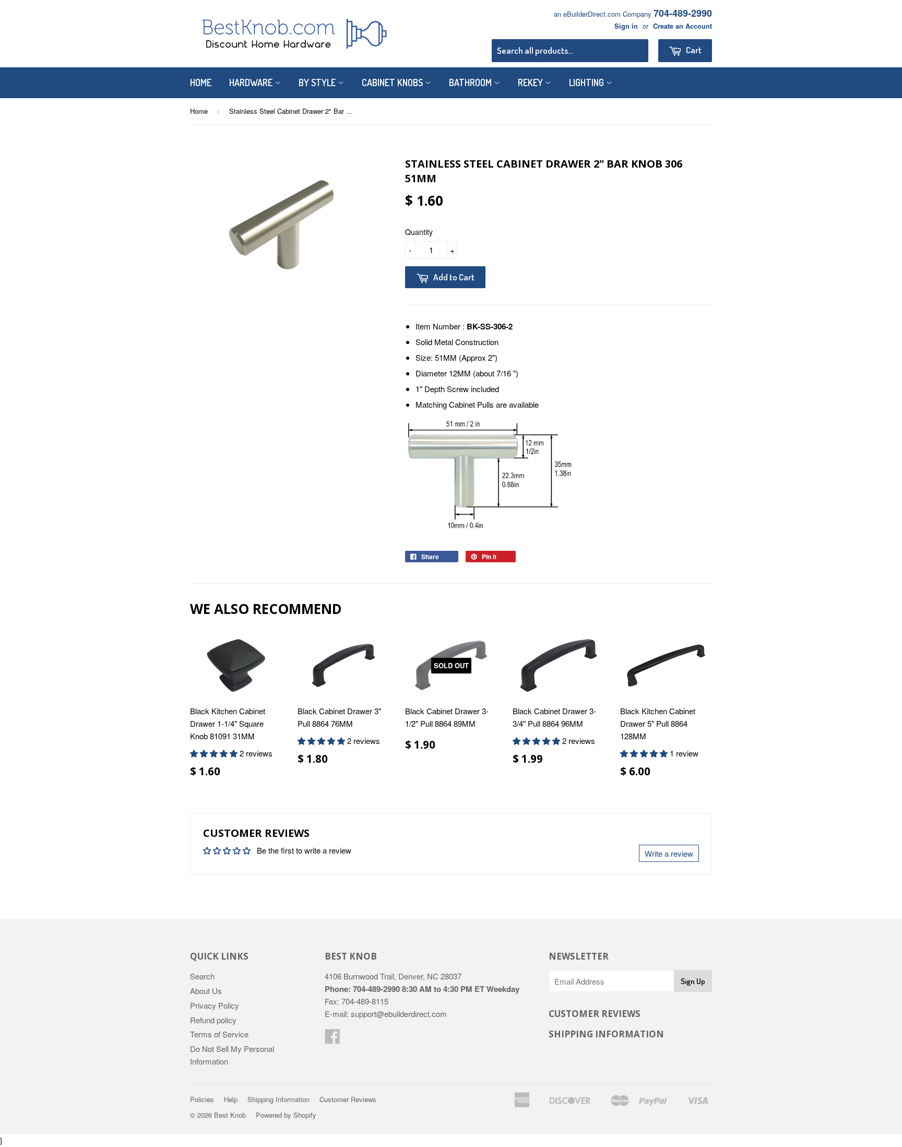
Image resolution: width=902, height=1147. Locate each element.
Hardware (252, 82)
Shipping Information (278, 1099)
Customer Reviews (347, 1099)
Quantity (419, 232)
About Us (206, 990)
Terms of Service (219, 1033)
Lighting (587, 82)
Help (231, 1099)
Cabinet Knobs (393, 82)
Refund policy (213, 1019)
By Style (318, 82)
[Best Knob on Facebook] (332, 1039)
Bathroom (471, 82)
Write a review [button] (669, 853)
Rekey (531, 82)
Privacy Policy (214, 1005)
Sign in (626, 26)
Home (200, 82)
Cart (693, 49)
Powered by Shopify (286, 1115)
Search (202, 976)
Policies (202, 1099)
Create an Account (682, 26)
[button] (215, 753)
